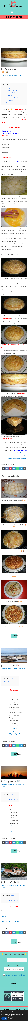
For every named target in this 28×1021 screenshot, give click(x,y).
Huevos (3, 75)
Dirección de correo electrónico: (14, 966)
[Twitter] (11, 17)
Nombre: (3, 960)
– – (14, 828)
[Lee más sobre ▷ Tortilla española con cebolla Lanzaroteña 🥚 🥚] (14, 564)
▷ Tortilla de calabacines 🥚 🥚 (14, 626)
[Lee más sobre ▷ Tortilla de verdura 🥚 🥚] (14, 589)
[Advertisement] (14, 33)
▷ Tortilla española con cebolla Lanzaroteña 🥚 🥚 (14, 575)
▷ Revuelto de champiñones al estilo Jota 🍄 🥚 (14, 525)
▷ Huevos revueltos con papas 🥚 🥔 (14, 551)
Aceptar (4, 1018)
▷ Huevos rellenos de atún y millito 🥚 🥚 (14, 500)
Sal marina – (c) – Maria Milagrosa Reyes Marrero (14, 731)
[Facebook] (7, 17)
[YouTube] (20, 17)
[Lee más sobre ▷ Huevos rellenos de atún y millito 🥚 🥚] (14, 488)
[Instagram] (14, 17)
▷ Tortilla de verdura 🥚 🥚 (14, 601)
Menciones (4, 885)
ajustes (11, 1015)
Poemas (3, 668)
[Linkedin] (17, 17)
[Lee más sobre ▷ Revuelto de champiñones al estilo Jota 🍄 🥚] (14, 513)
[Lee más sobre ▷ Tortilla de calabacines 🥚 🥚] (14, 614)
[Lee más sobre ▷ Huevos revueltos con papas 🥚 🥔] (14, 539)
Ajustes (10, 1018)
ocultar (12, 85)
